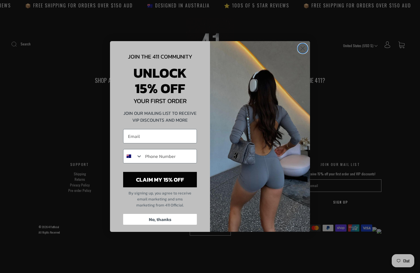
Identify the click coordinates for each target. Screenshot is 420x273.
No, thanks (160, 219)
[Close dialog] (303, 48)
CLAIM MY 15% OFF (160, 179)
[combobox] (132, 156)
